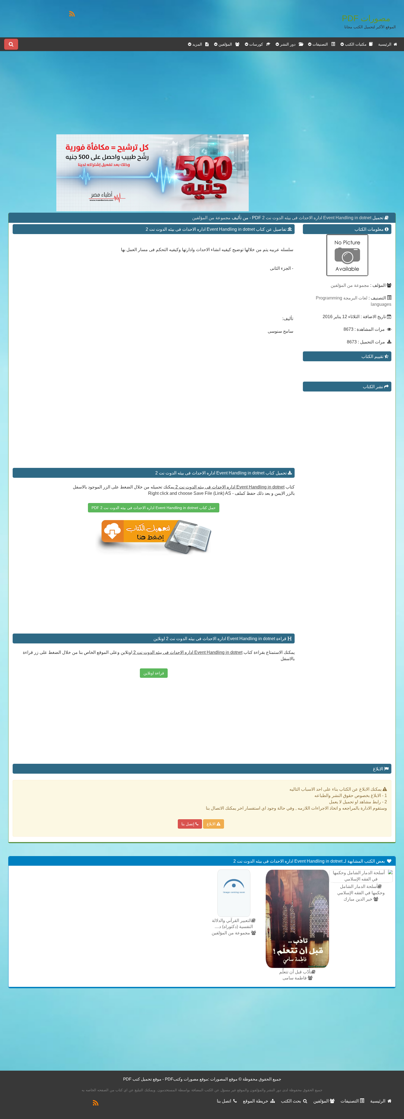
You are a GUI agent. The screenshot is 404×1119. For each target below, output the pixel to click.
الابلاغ (212, 824)
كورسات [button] (257, 44)
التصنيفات (350, 1101)
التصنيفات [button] (321, 44)
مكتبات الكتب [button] (356, 44)
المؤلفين (321, 1101)
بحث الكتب (292, 1101)
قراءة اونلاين (153, 673)
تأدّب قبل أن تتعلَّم (295, 972)
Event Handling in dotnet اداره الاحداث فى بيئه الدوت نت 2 (316, 217)
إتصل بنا (188, 824)
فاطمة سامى (295, 978)
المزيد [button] (198, 44)
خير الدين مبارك (358, 899)
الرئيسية (386, 44)
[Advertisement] (152, 95)
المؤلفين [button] (226, 44)
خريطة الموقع (256, 1101)
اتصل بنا (225, 1101)
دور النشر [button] (289, 44)
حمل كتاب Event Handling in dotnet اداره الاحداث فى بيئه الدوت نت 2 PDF (154, 508)
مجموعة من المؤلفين (211, 217)
